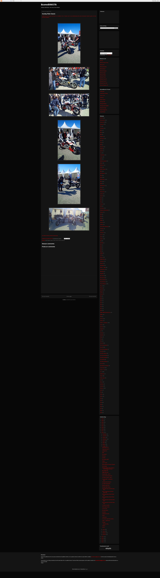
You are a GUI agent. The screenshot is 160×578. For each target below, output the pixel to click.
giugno (104, 444)
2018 (103, 429)
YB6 (101, 406)
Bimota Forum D (103, 79)
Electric (101, 189)
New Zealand (102, 279)
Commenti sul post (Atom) (70, 299)
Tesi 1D (101, 343)
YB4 (101, 402)
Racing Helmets (103, 103)
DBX (101, 187)
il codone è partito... (106, 505)
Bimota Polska (103, 74)
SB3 (101, 300)
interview (102, 232)
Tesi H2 (101, 363)
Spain (101, 324)
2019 (103, 427)
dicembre (104, 434)
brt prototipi (104, 466)
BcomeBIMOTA (49, 4)
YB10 (101, 394)
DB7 (101, 181)
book (101, 142)
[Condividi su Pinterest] (69, 238)
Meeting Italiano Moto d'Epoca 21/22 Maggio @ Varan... (108, 468)
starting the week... (106, 513)
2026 (103, 418)
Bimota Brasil (102, 68)
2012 (103, 541)
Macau (101, 257)
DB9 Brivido (102, 185)
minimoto (102, 261)
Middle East (102, 259)
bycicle (101, 150)
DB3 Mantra (102, 173)
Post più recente (45, 296)
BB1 (101, 130)
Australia (102, 128)
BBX (101, 134)
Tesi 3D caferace (62, 240)
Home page (69, 296)
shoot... (103, 515)
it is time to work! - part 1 (107, 477)
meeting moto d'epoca (106, 481)
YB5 (101, 404)
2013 (103, 540)
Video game (102, 377)
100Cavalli (102, 91)
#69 (103, 452)
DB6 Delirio (102, 179)
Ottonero (102, 97)
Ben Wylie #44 (105, 470)
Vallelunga (102, 373)
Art (100, 126)
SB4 (101, 302)
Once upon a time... (106, 506)
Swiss (101, 336)
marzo (104, 531)
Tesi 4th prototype (103, 357)
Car (101, 152)
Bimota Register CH (104, 85)
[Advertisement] (69, 284)
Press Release (103, 283)
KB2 (101, 246)
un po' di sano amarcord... (107, 475)
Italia (101, 236)
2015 (103, 536)
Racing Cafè (102, 101)
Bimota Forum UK (103, 83)
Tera (101, 339)
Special (101, 326)
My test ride (102, 277)
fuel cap (103, 455)
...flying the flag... (105, 523)
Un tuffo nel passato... (106, 483)
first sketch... (104, 454)
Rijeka (101, 291)
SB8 (101, 310)
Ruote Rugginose (103, 109)
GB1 (101, 206)
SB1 (101, 296)
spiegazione (104, 450)
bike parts (102, 138)
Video (101, 375)
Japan (101, 238)
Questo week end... (106, 485)
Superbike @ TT (105, 447)
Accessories (102, 120)
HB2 (101, 216)
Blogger (86, 569)
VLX (101, 379)
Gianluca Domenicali (104, 210)
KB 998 (101, 242)
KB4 (101, 251)
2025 (103, 420)
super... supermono (106, 520)
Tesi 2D (101, 347)
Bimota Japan (103, 72)
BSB (101, 144)
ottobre (104, 437)
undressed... (104, 517)
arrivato (103, 457)
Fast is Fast (102, 95)
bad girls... (104, 512)
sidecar (101, 320)
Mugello (101, 273)
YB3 (101, 400)
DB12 (101, 167)
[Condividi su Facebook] (68, 238)
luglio (104, 442)
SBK (101, 316)
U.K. (101, 371)
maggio (104, 445)
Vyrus (101, 381)
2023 (103, 424)
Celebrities (102, 154)
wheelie (101, 386)
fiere (101, 199)
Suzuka (101, 332)
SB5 (101, 304)
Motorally (102, 271)
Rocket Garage (103, 107)
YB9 (101, 412)
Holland (101, 224)
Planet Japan (102, 99)
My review (102, 275)
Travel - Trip (102, 369)
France (54, 240)
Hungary (102, 228)
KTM (101, 255)
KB (100, 240)
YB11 (101, 396)
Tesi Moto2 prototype (104, 365)
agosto (104, 440)
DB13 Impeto (47, 240)
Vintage (103, 522)
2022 (103, 425)
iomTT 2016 (104, 462)
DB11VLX (102, 165)
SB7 (101, 308)
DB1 (101, 158)
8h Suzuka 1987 (105, 459)
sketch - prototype (103, 322)
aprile (104, 529)
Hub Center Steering (104, 226)
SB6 (101, 306)
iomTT (101, 234)
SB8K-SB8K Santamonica (105, 312)
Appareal (102, 124)
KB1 (101, 244)
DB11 (101, 163)
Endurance (102, 191)
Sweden (101, 334)
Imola (101, 230)
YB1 (101, 392)
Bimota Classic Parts (104, 62)
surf (101, 330)
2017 (103, 430)
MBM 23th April (105, 472)
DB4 (101, 175)
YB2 (101, 398)
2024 (103, 422)
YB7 (101, 408)
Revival (101, 289)
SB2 (101, 298)
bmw (101, 140)
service (101, 318)
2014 (103, 538)
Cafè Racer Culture (104, 93)
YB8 (101, 410)
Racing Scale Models (104, 105)
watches (101, 384)
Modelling (102, 265)
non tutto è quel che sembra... (108, 518)
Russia (101, 294)
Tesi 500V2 (102, 359)
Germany (102, 208)
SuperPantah (102, 111)
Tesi (101, 341)
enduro (101, 193)
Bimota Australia (103, 66)
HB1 (101, 214)
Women (101, 388)
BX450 (101, 148)
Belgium (101, 136)
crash (101, 156)
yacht (101, 390)
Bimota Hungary (103, 70)
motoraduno (102, 269)
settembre (105, 439)
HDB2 (101, 220)
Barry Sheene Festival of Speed (108, 464)
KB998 (101, 253)
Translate (109, 54)
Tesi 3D (57, 240)
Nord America (103, 281)
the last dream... (105, 510)
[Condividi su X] (67, 238)
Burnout (101, 146)
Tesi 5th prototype (103, 361)
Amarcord (102, 122)
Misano (101, 263)
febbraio (104, 532)
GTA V (103, 527)
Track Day (102, 367)
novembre (105, 435)
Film (101, 201)
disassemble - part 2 (106, 474)
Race (101, 285)
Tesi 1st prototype (103, 345)
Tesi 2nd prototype (103, 349)
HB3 (101, 218)
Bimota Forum (103, 76)
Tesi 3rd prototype (103, 355)
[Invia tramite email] (64, 238)
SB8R (101, 314)
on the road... (105, 508)
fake (101, 197)
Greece (101, 212)
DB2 (101, 171)
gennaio (104, 534)
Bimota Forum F (103, 81)
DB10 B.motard (103, 161)
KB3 (101, 248)
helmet (101, 222)
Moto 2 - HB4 (102, 267)
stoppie (101, 328)
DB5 (101, 177)
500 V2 (101, 118)
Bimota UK (102, 64)
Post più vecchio (92, 296)
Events (51, 240)
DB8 (101, 183)
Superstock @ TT (105, 449)
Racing (101, 287)
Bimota (101, 60)
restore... (104, 525)
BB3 (101, 132)
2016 (103, 432)
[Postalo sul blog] (65, 238)
